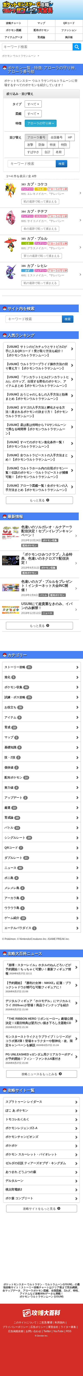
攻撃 (30, 144)
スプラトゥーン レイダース (24, 1101)
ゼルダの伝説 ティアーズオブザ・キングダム (36, 1163)
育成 (10, 727)
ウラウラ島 (13, 907)
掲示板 (69, 37)
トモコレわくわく (17, 1119)
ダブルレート (16, 857)
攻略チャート (13, 23)
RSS (68, 1331)
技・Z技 (11, 757)
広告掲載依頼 (15, 1331)
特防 (64, 144)
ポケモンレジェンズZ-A (21, 1128)
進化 (9, 677)
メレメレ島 (13, 888)
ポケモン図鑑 (13, 30)
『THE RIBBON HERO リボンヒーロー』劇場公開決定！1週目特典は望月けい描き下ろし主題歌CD (39, 1022)
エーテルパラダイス (19, 928)
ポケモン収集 (16, 687)
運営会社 (53, 1326)
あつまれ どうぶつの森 (21, 1172)
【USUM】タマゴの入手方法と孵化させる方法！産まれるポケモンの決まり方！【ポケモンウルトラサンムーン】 (37, 412)
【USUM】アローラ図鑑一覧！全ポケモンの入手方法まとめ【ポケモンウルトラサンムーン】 (37, 488)
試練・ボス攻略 (17, 697)
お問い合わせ (33, 1331)
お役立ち (13, 707)
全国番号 (57, 137)
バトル (11, 827)
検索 (77, 47)
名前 (59, 152)
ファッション (69, 30)
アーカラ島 (13, 898)
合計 (47, 152)
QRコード (69, 23)
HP (70, 137)
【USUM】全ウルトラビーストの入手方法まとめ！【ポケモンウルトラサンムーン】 (37, 457)
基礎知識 (12, 747)
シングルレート (17, 837)
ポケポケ (11, 1145)
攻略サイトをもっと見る (39, 1208)
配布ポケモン (41, 30)
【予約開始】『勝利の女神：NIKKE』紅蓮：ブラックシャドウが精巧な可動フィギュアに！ (38, 987)
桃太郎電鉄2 (14, 1189)
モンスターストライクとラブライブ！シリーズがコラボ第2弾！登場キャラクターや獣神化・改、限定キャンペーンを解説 (39, 1041)
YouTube (58, 1331)
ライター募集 (68, 1326)
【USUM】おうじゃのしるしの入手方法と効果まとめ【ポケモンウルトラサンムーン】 (37, 396)
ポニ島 (10, 878)
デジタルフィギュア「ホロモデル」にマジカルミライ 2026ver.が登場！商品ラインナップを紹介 (38, 1005)
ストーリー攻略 (17, 667)
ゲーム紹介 (14, 918)
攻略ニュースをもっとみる (39, 1074)
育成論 (41, 37)
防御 (41, 144)
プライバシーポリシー (15, 1326)
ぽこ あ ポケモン (17, 1110)
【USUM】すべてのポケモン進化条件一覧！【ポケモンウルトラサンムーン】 (35, 444)
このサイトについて (25, 1322)
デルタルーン (14, 1180)
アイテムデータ (14, 37)
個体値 (10, 767)
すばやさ (33, 152)
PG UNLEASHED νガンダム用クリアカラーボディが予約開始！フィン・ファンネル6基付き (39, 1058)
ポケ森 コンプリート (19, 1198)
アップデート (15, 797)
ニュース (13, 867)
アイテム (12, 717)
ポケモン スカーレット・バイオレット (31, 1154)
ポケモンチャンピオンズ (22, 1136)
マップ (41, 23)
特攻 (53, 144)
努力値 (10, 787)
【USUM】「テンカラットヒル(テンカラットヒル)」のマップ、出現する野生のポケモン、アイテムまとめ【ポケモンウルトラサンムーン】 (37, 381)
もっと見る (37, 500)
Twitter (47, 1331)
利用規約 (60, 1322)
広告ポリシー (38, 1326)
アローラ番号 (36, 137)
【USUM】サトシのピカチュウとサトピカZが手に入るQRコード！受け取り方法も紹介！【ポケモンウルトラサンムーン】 (36, 351)
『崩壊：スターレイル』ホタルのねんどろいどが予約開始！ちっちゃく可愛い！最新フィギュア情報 (38, 969)
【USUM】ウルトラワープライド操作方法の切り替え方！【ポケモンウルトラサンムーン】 (37, 366)
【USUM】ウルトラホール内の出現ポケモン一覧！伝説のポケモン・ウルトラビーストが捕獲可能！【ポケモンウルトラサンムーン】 (37, 472)
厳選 (10, 807)
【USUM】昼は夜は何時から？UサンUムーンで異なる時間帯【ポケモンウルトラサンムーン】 (36, 429)
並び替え (15, 137)
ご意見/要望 (45, 1322)
